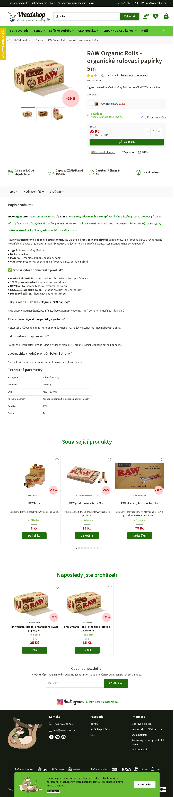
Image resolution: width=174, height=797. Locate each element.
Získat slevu (104, 412)
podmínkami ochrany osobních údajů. (104, 423)
